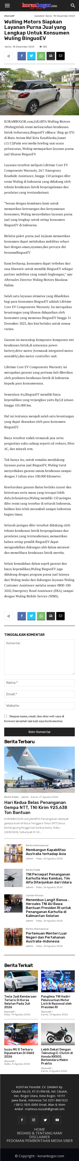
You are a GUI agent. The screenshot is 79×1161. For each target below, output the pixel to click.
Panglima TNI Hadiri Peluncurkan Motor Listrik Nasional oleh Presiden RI (56, 1002)
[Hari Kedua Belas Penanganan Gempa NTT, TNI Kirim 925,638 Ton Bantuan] (39, 770)
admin (25, 797)
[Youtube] (57, 1120)
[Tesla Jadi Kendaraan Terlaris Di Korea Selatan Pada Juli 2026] (21, 981)
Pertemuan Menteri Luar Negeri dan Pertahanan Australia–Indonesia (46, 937)
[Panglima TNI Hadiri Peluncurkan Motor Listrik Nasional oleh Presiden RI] (58, 981)
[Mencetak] (51, 56)
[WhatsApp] (41, 56)
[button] (7, 5)
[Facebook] (21, 56)
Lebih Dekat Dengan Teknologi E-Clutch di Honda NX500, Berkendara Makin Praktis (57, 1056)
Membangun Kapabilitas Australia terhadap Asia (46, 852)
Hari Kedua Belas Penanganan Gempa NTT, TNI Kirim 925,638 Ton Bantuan (35, 807)
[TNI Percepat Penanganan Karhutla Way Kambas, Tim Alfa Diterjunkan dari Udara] (13, 878)
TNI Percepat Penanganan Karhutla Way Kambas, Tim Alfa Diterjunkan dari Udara (49, 878)
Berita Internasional (37, 845)
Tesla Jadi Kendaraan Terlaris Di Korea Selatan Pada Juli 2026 (20, 1002)
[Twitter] (31, 56)
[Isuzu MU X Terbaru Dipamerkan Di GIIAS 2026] (21, 1034)
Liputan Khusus (34, 895)
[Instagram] (33, 1120)
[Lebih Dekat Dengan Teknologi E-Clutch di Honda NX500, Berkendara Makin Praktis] (58, 1034)
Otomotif (9, 16)
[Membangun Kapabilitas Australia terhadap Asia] (13, 853)
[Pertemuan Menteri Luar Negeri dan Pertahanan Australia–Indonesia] (13, 937)
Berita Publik (11, 797)
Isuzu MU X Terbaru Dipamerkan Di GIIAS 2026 (19, 1053)
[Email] (60, 56)
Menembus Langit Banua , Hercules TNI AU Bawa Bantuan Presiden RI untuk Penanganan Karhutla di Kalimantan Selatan (48, 908)
